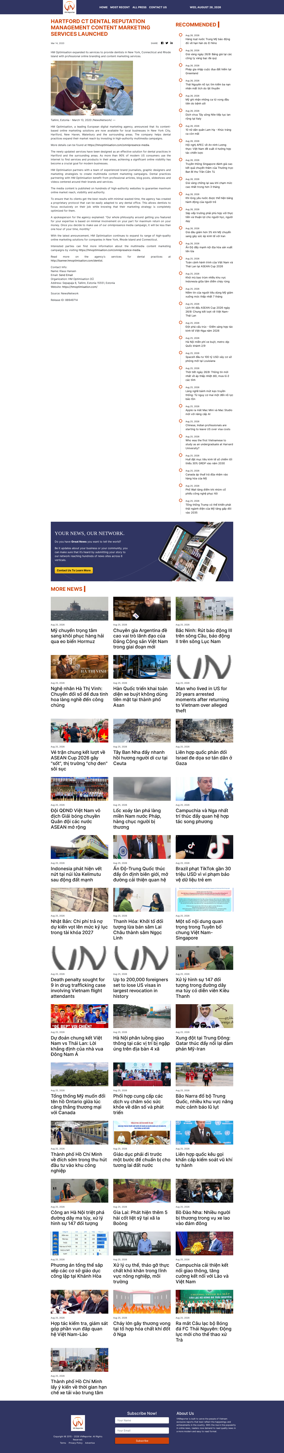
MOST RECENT (120, 7)
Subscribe (142, 1440)
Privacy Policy (76, 1443)
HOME (103, 7)
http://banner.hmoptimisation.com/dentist (76, 260)
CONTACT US (158, 7)
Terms (63, 1443)
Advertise (90, 1443)
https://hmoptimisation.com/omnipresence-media (118, 145)
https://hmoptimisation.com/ (79, 286)
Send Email (66, 275)
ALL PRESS (139, 7)
